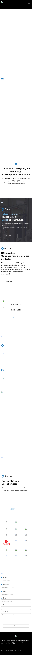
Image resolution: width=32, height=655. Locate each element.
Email (4, 598)
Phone (5, 605)
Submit (16, 626)
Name (4, 591)
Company (6, 584)
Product (5, 577)
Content (5, 612)
